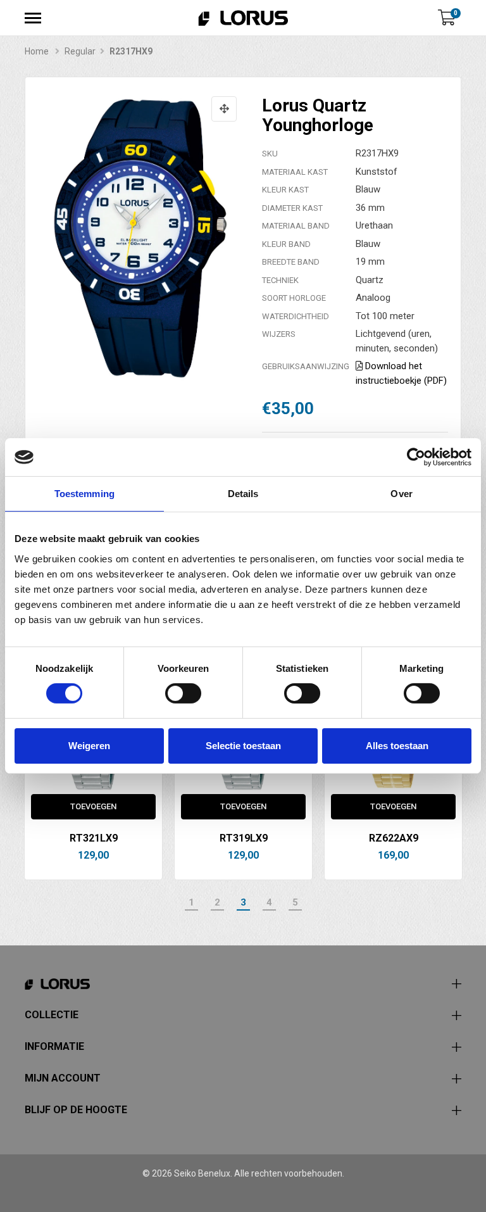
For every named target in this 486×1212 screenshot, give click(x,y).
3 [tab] (243, 902)
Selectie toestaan (243, 745)
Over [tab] (401, 493)
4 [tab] (269, 902)
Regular (80, 51)
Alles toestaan (397, 745)
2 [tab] (217, 902)
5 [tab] (295, 902)
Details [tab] (243, 493)
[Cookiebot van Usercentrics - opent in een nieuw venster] (416, 457)
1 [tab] (191, 902)
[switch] (183, 693)
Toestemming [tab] (84, 493)
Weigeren (89, 745)
